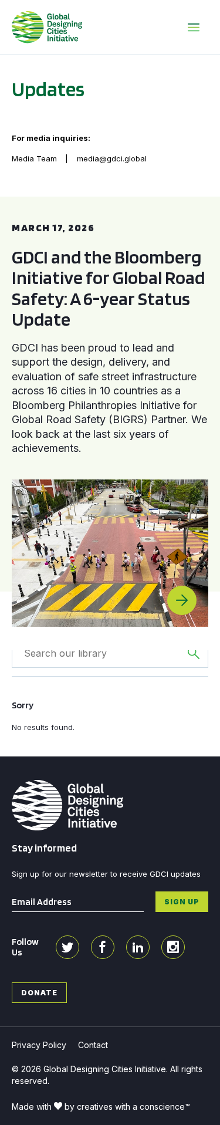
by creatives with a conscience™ (127, 1107)
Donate (39, 992)
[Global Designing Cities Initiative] (47, 27)
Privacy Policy (39, 1045)
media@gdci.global (112, 158)
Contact (93, 1045)
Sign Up (181, 901)
